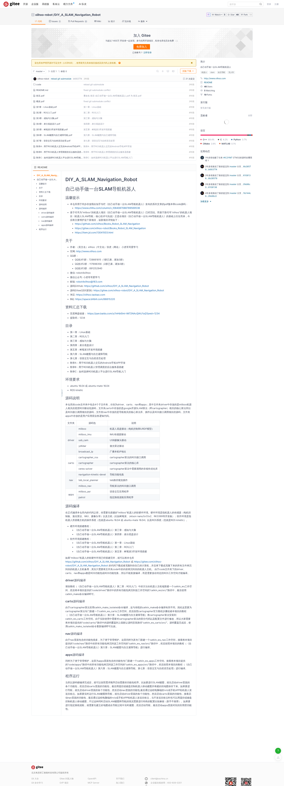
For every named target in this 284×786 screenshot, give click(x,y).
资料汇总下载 (44, 192)
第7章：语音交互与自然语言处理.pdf (53, 140)
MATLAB (226, 143)
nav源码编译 (46, 221)
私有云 (56, 4)
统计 (112, 21)
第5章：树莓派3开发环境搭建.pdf (52, 129)
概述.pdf (40, 101)
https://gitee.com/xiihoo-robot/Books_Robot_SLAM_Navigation (110, 228)
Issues (55, 21)
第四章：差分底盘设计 (94, 124)
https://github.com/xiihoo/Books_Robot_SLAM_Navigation (107, 223)
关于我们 (120, 778)
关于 (41, 188)
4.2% (225, 139)
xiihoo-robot (44, 15)
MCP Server (93, 782)
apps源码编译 (47, 225)
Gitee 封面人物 (67, 778)
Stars (208, 86)
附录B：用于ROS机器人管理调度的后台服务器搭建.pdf (59, 152)
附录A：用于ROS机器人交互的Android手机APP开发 (108, 146)
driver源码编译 (47, 212)
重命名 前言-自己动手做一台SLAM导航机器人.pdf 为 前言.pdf (112, 95)
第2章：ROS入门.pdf (46, 112)
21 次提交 (190, 78)
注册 (277, 4)
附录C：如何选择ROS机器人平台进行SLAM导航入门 (108, 157)
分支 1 (53, 71)
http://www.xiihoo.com (89, 251)
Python (237, 139)
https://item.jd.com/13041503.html (94, 232)
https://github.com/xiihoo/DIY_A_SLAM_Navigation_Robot (116, 285)
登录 (269, 4)
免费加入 (141, 46)
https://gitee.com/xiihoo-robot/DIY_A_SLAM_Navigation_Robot (128, 290)
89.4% (211, 139)
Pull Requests (78, 21)
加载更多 (204, 201)
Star (232, 14)
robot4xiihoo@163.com (89, 281)
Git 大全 (35, 778)
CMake (206, 143)
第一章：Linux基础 (92, 107)
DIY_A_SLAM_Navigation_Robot (77, 15)
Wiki (98, 21)
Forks (208, 94)
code (38, 84)
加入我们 (120, 782)
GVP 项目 (64, 782)
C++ (205, 139)
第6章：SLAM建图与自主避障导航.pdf (54, 135)
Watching (209, 90)
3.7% (244, 139)
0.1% (233, 143)
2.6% (213, 143)
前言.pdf (40, 95)
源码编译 (43, 208)
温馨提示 (43, 183)
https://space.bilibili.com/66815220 (95, 299)
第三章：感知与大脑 (93, 118)
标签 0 (63, 71)
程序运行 (43, 229)
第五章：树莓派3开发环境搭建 (98, 129)
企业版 (34, 4)
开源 (25, 4)
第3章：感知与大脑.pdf (47, 118)
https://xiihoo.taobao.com (90, 294)
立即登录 (147, 52)
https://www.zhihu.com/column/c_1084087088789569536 (107, 207)
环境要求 (43, 200)
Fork (245, 14)
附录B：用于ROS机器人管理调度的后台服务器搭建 (107, 152)
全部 (250, 115)
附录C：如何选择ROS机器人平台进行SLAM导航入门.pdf (59, 157)
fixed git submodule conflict (97, 90)
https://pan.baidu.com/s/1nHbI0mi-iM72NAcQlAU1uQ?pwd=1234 (123, 313)
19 (250, 14)
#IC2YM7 (227, 157)
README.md (42, 90)
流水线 (127, 21)
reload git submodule (61, 78)
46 (237, 14)
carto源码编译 (47, 217)
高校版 (45, 4)
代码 (39, 21)
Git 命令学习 (37, 782)
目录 (41, 196)
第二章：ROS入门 (92, 112)
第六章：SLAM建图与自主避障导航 (100, 135)
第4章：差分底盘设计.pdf (48, 124)
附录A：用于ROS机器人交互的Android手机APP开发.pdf (59, 146)
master (233, 166)
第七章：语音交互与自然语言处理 (99, 140)
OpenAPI (92, 778)
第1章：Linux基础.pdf (46, 107)
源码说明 (43, 204)
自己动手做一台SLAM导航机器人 (52, 179)
